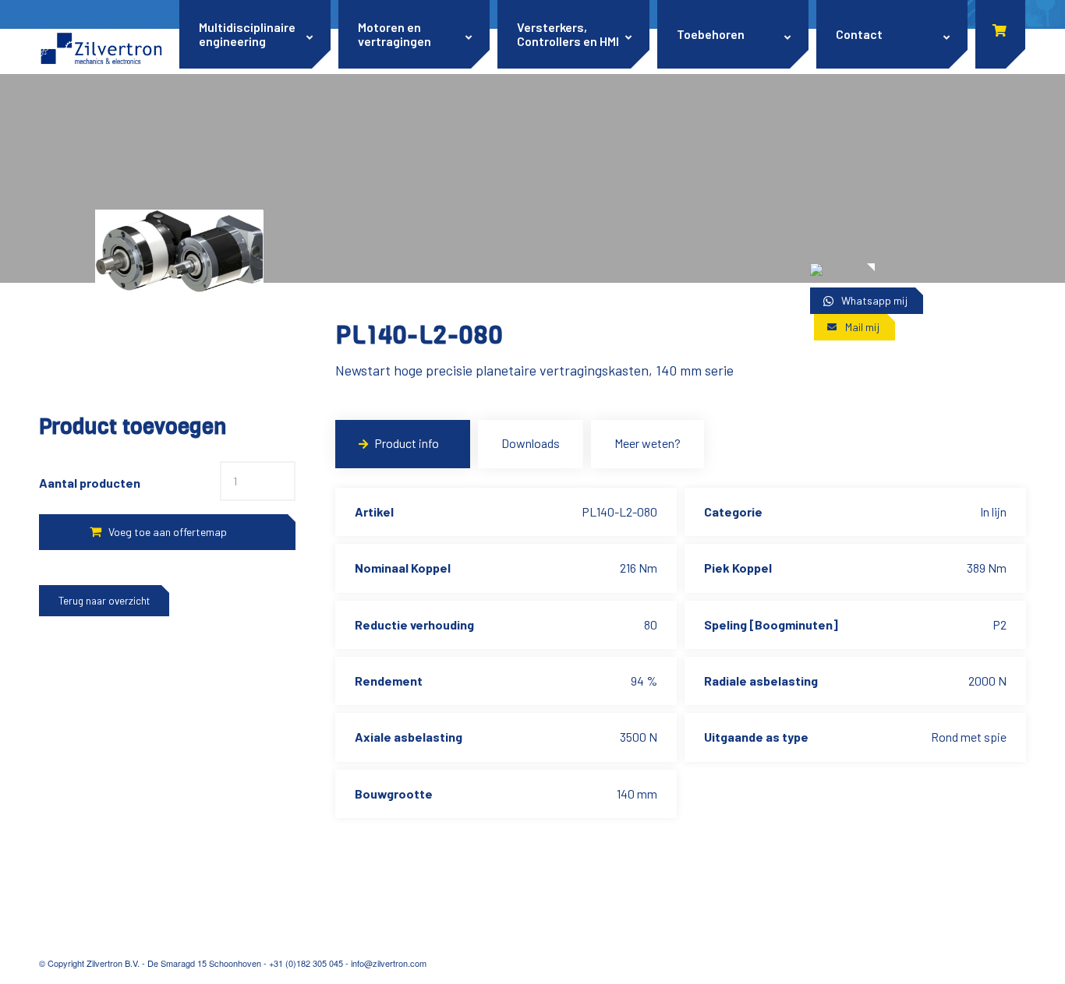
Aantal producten (89, 482)
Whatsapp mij (874, 300)
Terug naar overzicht (104, 600)
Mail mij (862, 326)
